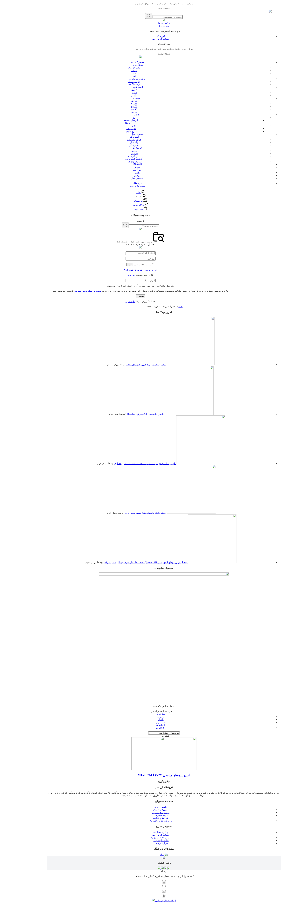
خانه (181, 306)
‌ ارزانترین (160, 725)
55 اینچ (134, 103)
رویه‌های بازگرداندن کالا (161, 821)
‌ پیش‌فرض (161, 714)
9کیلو (134, 95)
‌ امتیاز (161, 719)
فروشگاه (160, 36)
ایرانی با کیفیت (134, 84)
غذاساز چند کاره (134, 161)
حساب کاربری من (160, 39)
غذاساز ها (137, 148)
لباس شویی (137, 87)
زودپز (137, 167)
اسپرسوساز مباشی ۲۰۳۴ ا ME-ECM (164, 775)
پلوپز (137, 172)
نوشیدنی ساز (137, 134)
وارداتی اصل (134, 81)
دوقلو (134, 70)
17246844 (137, 164)
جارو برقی (131, 128)
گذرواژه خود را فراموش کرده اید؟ (140, 270)
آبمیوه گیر (134, 137)
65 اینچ (134, 101)
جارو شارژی (131, 131)
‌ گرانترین (160, 728)
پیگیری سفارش (160, 832)
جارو (134, 126)
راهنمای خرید (160, 807)
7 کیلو (134, 90)
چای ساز (134, 142)
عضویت (140, 296)
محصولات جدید (137, 62)
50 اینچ (134, 106)
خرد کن (134, 153)
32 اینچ (134, 112)
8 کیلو (134, 92)
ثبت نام (131, 275)
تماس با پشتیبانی (161, 840)
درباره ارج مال (161, 843)
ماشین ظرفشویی (137, 79)
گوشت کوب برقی (134, 159)
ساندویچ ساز (137, 178)
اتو (134, 117)
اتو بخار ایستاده (131, 120)
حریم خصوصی (161, 815)
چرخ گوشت (134, 156)
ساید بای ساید (134, 68)
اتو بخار (127, 123)
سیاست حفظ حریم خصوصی (87, 291)
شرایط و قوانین (160, 818)
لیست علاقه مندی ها (160, 837)
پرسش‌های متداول (160, 812)
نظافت (137, 115)
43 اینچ (134, 109)
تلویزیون (137, 98)
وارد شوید (130, 301)
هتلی (134, 73)
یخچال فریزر (137, 65)
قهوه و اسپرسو (134, 139)
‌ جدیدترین (160, 722)
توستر (137, 175)
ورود (130, 264)
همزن (134, 150)
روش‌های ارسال (160, 809)
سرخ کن (137, 170)
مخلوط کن (134, 145)
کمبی (134, 76)
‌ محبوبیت (160, 716)
